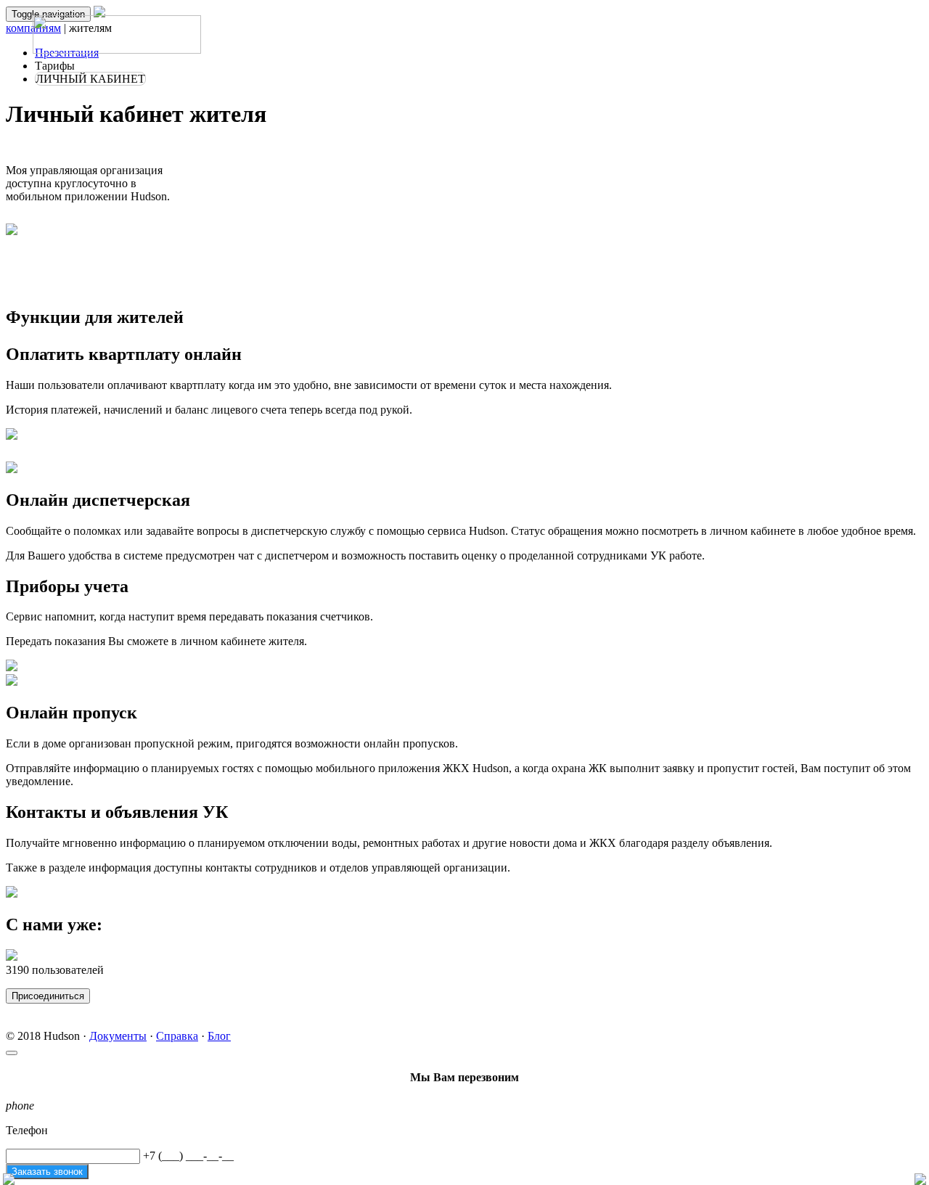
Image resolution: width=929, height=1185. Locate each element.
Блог (219, 1036)
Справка (177, 1036)
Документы (118, 1036)
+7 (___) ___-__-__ (188, 1155)
